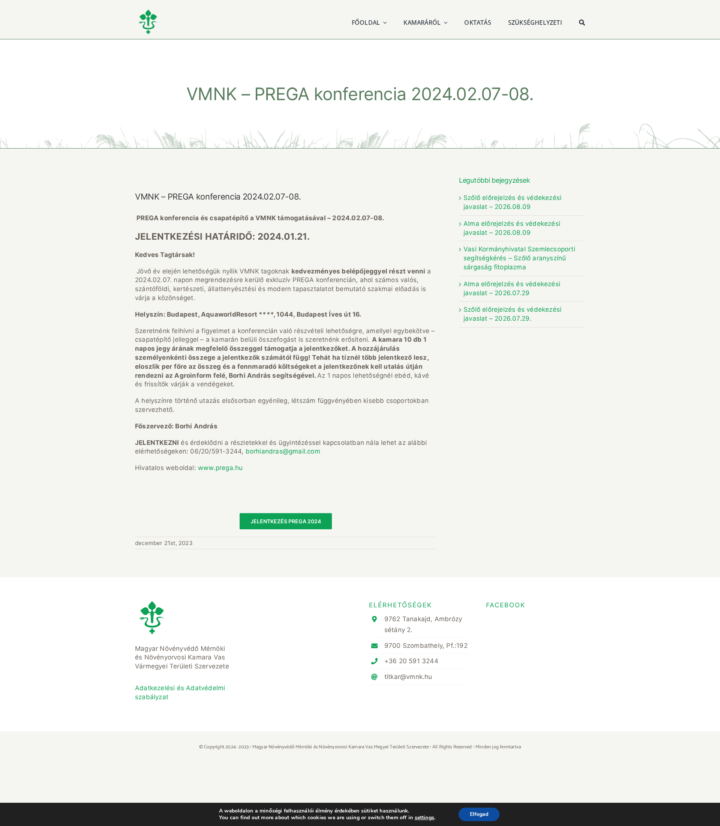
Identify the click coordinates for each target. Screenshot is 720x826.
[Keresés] (582, 21)
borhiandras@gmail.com (283, 451)
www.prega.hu (220, 468)
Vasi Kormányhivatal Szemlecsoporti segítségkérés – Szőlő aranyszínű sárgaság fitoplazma (519, 258)
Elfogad (479, 814)
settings (425, 817)
